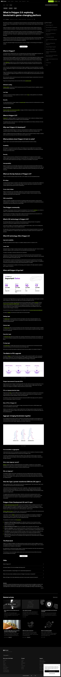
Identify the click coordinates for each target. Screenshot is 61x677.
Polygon (9, 312)
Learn (4, 661)
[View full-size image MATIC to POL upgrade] (23, 369)
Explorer (22, 667)
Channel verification (42, 661)
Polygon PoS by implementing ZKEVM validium (11, 303)
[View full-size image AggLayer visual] (23, 434)
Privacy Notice (5, 668)
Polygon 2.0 (5, 118)
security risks (22, 102)
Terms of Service (5, 667)
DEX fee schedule (42, 664)
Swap (20, 1)
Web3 (13, 514)
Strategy (16, 1)
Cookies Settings (52, 673)
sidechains (7, 62)
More (28, 1)
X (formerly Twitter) (6, 670)
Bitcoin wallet (42, 667)
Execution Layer (7, 336)
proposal (36, 302)
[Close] (59, 665)
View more (55, 597)
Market (12, 1)
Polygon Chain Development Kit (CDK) (11, 504)
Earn (22, 664)
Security (22, 668)
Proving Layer (7, 345)
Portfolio (9, 1)
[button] (23, 564)
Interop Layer (7, 327)
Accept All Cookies (52, 671)
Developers (35, 210)
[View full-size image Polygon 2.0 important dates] (23, 284)
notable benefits (28, 80)
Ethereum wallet (42, 668)
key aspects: (19, 519)
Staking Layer (7, 318)
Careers (4, 664)
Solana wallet (42, 670)
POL (10, 392)
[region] (52, 670)
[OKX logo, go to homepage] (3, 1)
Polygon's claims (6, 87)
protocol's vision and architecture (36, 310)
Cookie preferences (6, 671)
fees (28, 94)
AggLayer (5, 464)
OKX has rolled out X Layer (8, 511)
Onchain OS (23, 1)
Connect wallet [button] (51, 1)
